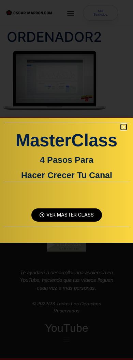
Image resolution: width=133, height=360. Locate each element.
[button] (123, 127)
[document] (66, 180)
